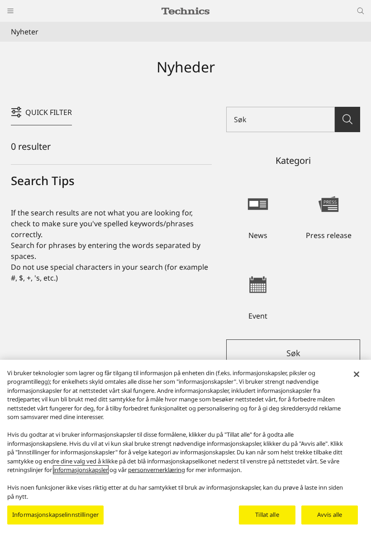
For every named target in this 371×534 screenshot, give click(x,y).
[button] (258, 213)
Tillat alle (267, 514)
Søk (293, 353)
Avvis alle (329, 514)
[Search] (347, 119)
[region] (185, 447)
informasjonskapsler (80, 470)
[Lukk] (356, 374)
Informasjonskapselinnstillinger (55, 514)
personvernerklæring (156, 470)
